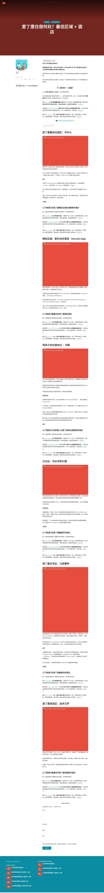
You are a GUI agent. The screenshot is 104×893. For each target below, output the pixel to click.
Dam (17, 72)
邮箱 (43, 830)
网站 (43, 836)
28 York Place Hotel (52, 108)
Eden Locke (48, 114)
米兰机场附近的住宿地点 (17, 867)
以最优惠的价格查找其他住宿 (65, 120)
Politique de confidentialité (12, 861)
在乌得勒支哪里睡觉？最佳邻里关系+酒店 (21, 885)
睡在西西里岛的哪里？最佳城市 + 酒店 (21, 872)
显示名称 (44, 824)
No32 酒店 (47, 102)
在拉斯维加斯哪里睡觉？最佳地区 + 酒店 (21, 876)
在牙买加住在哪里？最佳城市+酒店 (20, 881)
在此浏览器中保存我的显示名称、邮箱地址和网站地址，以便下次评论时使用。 (59, 844)
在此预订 (80, 104)
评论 (43, 810)
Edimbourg (55, 22)
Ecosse (47, 22)
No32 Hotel (47, 216)
